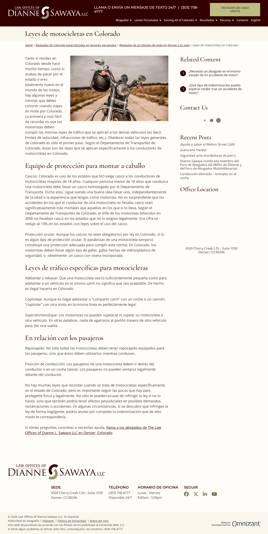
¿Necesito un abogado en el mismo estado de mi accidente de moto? (215, 73)
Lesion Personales (146, 20)
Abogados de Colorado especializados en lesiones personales (76, 45)
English (256, 20)
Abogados (122, 20)
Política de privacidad (72, 521)
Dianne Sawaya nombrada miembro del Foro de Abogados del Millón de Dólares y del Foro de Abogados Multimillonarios (211, 165)
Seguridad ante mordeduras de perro (208, 155)
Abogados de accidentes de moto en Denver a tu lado (154, 45)
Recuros (225, 20)
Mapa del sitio (99, 521)
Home (29, 45)
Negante (49, 521)
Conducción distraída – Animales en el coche (208, 176)
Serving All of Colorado (179, 20)
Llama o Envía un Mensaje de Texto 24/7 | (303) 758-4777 (146, 9)
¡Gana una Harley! (193, 150)
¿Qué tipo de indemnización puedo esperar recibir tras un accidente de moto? (215, 89)
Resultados (207, 20)
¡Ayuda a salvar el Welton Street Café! (207, 144)
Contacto (242, 20)
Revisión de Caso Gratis (235, 9)
